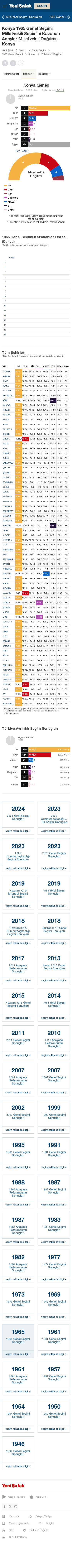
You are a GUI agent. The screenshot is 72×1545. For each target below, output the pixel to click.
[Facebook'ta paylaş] (14, 63)
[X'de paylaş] (6, 63)
